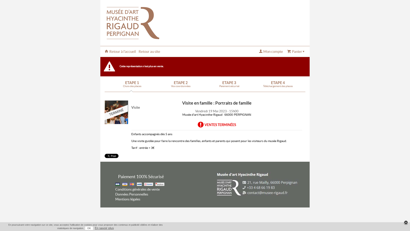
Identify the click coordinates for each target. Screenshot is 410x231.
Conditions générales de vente (137, 189)
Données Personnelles (131, 194)
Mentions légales (127, 199)
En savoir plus (104, 228)
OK (89, 228)
